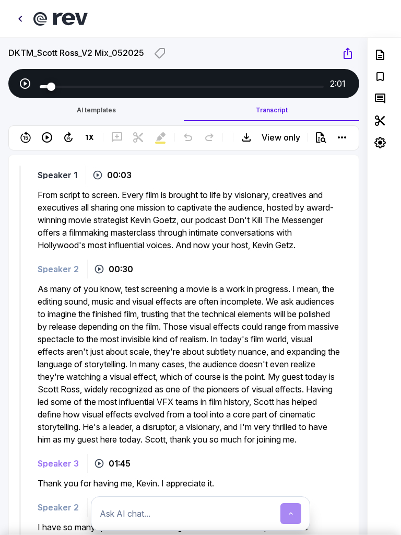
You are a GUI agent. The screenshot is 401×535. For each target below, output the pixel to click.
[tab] (96, 109)
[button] (184, 158)
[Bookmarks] (380, 77)
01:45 (120, 463)
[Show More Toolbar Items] (342, 137)
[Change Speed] (89, 137)
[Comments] (380, 99)
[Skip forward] (68, 137)
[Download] (246, 137)
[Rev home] (60, 18)
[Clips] (380, 121)
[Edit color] (159, 53)
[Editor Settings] (380, 143)
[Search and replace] (320, 137)
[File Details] (380, 55)
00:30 (121, 269)
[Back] (20, 18)
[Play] (25, 83)
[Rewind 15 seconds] (25, 137)
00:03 (119, 175)
